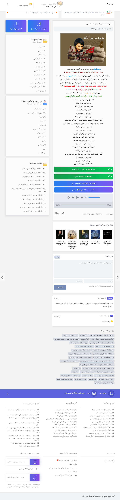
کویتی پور (98, 383)
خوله (73, 464)
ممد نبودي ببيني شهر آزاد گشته (104, 375)
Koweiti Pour (109, 335)
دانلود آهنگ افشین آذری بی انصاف (34, 172)
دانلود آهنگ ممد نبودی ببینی (81, 350)
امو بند (44, 148)
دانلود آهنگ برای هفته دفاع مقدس (103, 350)
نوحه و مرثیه (104, 29)
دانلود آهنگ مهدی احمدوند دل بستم (34, 195)
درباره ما (43, 4)
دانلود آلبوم (42, 47)
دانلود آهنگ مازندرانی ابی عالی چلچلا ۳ (33, 199)
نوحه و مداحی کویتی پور (106, 379)
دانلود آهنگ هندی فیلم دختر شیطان (34, 168)
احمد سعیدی (42, 136)
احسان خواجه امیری (39, 128)
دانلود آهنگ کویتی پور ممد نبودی (99, 24)
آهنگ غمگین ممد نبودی (70, 335)
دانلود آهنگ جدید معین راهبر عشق (34, 203)
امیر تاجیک (42, 152)
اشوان (44, 140)
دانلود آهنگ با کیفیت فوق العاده (83, 169)
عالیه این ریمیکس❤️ (67, 460)
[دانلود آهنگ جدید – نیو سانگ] (60, 5)
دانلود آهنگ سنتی (40, 71)
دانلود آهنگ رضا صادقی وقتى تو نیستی (33, 207)
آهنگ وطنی (85, 339)
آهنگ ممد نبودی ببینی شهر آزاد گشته (102, 339)
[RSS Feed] (9, 393)
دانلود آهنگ (97, 69)
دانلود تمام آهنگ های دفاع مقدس (83, 189)
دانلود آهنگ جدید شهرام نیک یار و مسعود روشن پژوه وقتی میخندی (28, 190)
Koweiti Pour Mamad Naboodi (91, 335)
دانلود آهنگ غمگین (40, 59)
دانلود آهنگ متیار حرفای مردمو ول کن (34, 176)
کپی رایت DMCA (50, 7)
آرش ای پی (42, 116)
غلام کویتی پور (85, 372)
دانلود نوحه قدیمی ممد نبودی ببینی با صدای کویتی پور (97, 361)
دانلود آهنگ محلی (40, 67)
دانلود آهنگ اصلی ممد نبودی (105, 346)
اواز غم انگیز (83, 343)
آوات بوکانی (42, 124)
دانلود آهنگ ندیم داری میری (36, 180)
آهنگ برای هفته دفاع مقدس (37, 113)
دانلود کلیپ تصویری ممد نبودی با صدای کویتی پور (98, 368)
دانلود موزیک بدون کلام (38, 83)
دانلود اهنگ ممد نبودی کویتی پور (103, 357)
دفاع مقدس (76, 368)
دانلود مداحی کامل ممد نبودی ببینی (80, 357)
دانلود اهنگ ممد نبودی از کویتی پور (80, 353)
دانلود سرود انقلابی (40, 109)
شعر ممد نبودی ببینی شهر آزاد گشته (103, 372)
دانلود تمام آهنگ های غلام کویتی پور (83, 183)
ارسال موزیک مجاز (16, 28)
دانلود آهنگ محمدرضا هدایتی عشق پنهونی (32, 184)
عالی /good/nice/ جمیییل (66, 475)
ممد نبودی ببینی (87, 375)
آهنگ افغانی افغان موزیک (37, 87)
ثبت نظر (59, 287)
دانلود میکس (42, 51)
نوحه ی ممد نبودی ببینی (64, 379)
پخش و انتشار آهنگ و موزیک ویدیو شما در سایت (40, 12)
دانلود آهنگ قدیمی (40, 75)
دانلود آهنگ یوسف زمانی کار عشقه (35, 211)
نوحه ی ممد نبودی (80, 379)
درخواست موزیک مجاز (38, 28)
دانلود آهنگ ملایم (40, 79)
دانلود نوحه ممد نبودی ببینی (69, 361)
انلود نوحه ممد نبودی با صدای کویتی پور (66, 339)
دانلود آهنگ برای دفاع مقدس (84, 346)
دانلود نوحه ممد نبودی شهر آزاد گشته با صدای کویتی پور (97, 364)
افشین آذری (42, 144)
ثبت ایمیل (34, 462)
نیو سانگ (108, 4)
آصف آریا (43, 120)
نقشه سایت (52, 4)
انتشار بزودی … (41, 91)
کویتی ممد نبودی (108, 383)
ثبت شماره (34, 477)
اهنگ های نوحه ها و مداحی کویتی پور (102, 343)
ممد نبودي (75, 372)
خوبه (73, 471)
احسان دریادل (41, 132)
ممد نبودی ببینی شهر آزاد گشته (70, 375)
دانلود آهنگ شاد (41, 63)
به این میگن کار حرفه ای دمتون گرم (62, 468)
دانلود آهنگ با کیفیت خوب (83, 176)
